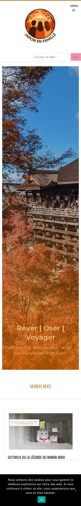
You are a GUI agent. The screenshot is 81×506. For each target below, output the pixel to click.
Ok (42, 499)
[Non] (75, 490)
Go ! (76, 57)
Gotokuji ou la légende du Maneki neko (36, 457)
